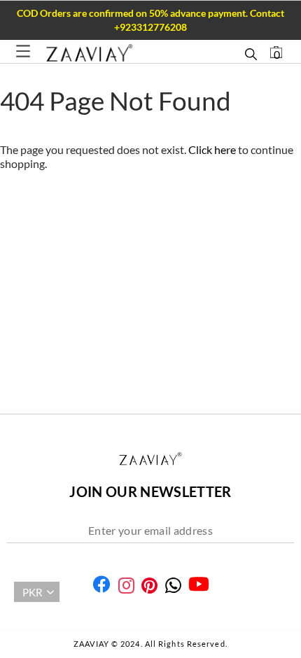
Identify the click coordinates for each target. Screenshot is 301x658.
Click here (213, 149)
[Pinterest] (149, 585)
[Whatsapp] (173, 585)
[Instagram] (126, 585)
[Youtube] (198, 584)
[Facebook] (101, 584)
